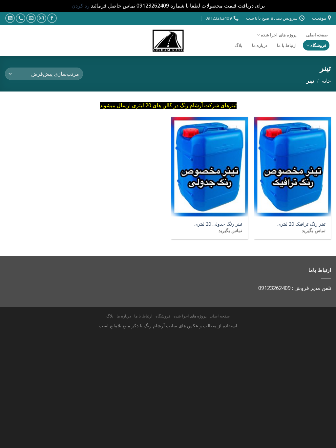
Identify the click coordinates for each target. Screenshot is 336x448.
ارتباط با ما (287, 45)
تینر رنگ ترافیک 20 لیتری (301, 224)
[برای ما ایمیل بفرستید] (31, 18)
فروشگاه (318, 45)
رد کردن (81, 5)
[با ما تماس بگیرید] (20, 18)
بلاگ (238, 45)
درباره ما (259, 45)
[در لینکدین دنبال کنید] (10, 18)
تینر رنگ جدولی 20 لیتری (218, 224)
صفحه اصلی (317, 35)
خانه (326, 80)
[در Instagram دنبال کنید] (41, 18)
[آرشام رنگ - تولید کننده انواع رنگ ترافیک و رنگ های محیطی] (168, 40)
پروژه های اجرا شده (279, 35)
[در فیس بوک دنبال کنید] (52, 18)
